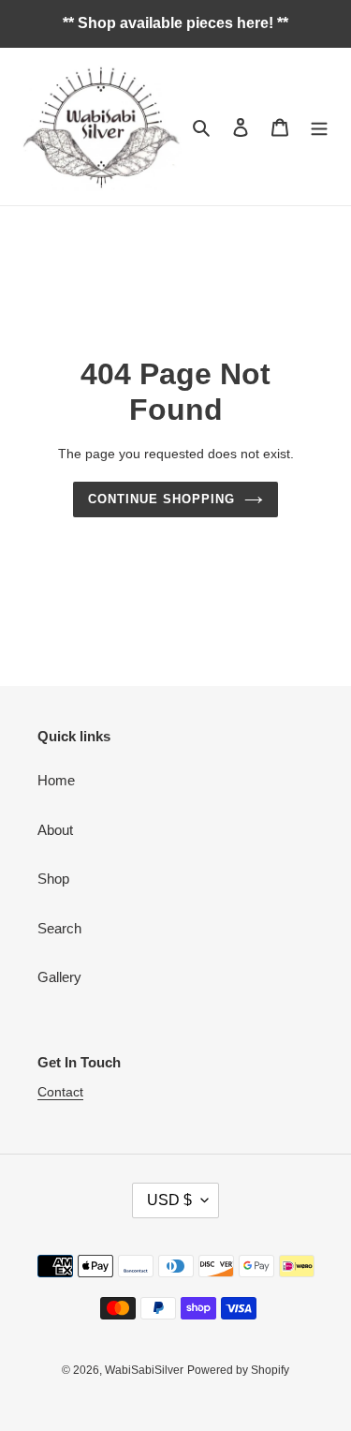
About (55, 830)
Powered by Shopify (238, 1370)
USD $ (169, 1200)
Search (59, 928)
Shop (53, 879)
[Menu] (319, 127)
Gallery (59, 977)
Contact (60, 1091)
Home (56, 780)
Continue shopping (162, 499)
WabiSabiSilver (144, 1370)
